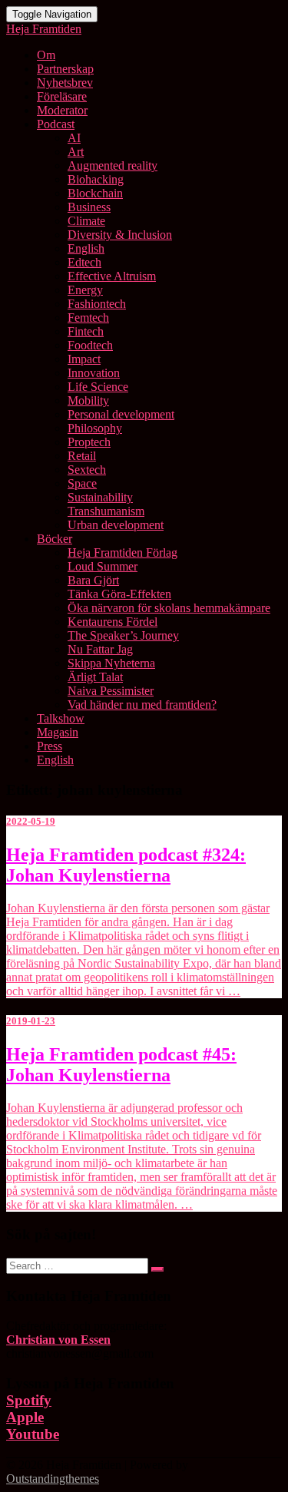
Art (76, 151)
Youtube (32, 1434)
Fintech (86, 331)
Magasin (57, 732)
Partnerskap (65, 68)
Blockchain (95, 193)
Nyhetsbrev (65, 82)
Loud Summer (102, 566)
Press (49, 746)
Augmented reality (112, 165)
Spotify (28, 1400)
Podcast (55, 124)
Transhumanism (106, 511)
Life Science (98, 386)
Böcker (54, 538)
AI (74, 137)
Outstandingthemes (52, 1478)
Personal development (121, 414)
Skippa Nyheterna (111, 663)
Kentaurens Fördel (112, 621)
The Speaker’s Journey (123, 635)
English (86, 248)
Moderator (62, 110)
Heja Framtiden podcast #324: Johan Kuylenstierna (126, 865)
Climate (86, 220)
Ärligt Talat (95, 676)
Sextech (87, 469)
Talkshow (60, 718)
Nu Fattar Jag (100, 649)
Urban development (116, 524)
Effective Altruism (112, 276)
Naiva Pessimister (111, 690)
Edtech (84, 262)
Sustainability (100, 497)
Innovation (94, 372)
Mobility (88, 400)
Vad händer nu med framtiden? (142, 704)
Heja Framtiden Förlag (122, 552)
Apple (25, 1417)
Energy (85, 289)
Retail (82, 455)
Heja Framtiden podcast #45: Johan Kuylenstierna (121, 1064)
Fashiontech (97, 303)
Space (82, 483)
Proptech (89, 441)
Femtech (88, 317)
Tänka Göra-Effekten (119, 593)
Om (46, 54)
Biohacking (96, 179)
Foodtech (90, 345)
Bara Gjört (93, 580)
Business (89, 206)
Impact (84, 359)
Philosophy (95, 428)
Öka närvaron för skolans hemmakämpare (169, 607)
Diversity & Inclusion (120, 234)
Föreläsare (62, 96)
